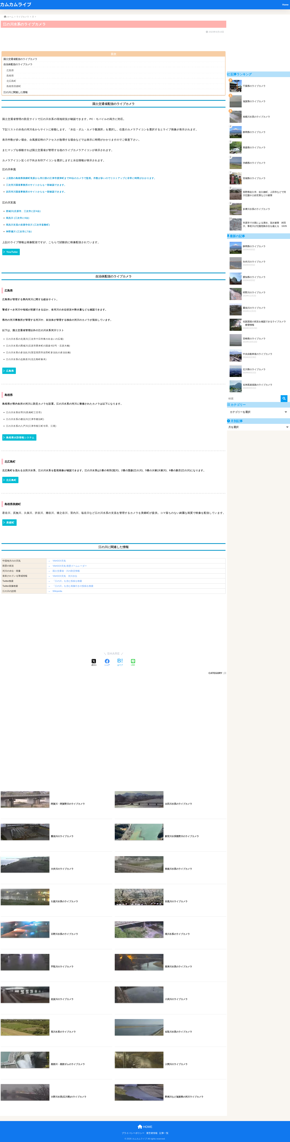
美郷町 (10, 522)
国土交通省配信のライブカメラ (20, 59)
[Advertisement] (92, 41)
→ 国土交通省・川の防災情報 (64, 571)
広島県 (10, 70)
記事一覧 (163, 1133)
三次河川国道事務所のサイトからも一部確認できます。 (36, 185)
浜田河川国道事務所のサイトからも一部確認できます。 (36, 191)
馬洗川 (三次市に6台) (17, 218)
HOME (147, 1126)
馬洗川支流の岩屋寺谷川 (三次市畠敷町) (28, 224)
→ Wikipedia (55, 591)
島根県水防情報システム (20, 437)
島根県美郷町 (13, 86)
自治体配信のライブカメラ (17, 64)
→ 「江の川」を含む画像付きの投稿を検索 (70, 586)
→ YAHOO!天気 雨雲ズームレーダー (67, 566)
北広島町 (11, 81)
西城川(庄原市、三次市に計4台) (23, 211)
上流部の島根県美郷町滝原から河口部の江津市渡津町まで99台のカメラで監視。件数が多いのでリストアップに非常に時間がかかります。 (81, 178)
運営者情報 (152, 1133)
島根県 (10, 75)
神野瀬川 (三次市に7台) (19, 231)
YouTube (12, 252)
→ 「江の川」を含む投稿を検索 (65, 581)
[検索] (284, 398)
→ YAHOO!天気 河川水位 (62, 576)
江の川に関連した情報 (15, 92)
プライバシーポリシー (133, 1133)
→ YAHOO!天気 (57, 560)
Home (285, 4)
